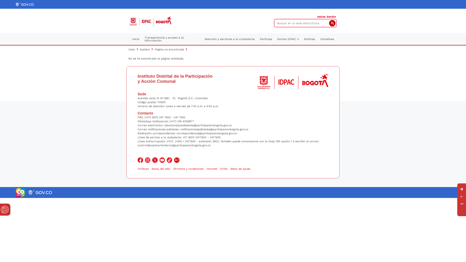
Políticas (143, 168)
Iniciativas (327, 39)
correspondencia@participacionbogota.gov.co (207, 133)
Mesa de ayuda (240, 168)
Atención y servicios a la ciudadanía (230, 39)
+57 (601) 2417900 (195, 137)
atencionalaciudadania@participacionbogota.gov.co (198, 125)
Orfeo (224, 168)
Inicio (135, 39)
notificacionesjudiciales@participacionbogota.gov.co (214, 129)
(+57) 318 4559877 (182, 121)
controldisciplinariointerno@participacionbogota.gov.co (174, 145)
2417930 (215, 137)
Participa (266, 39)
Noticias (309, 39)
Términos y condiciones (188, 168)
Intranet (211, 168)
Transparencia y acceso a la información (164, 39)
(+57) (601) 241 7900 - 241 (161, 117)
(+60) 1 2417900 (186, 141)
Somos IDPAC (287, 39)
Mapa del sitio (161, 168)
